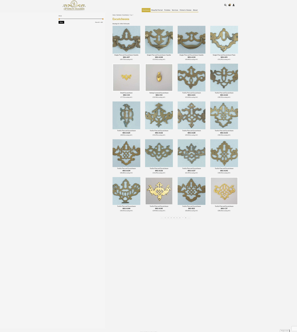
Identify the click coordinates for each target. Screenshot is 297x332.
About (195, 10)
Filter (61, 22)
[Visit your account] (234, 5)
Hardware (119, 15)
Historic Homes (185, 10)
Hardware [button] (146, 10)
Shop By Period (157, 10)
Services (175, 10)
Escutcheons (125, 15)
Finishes (167, 10)
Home (114, 15)
